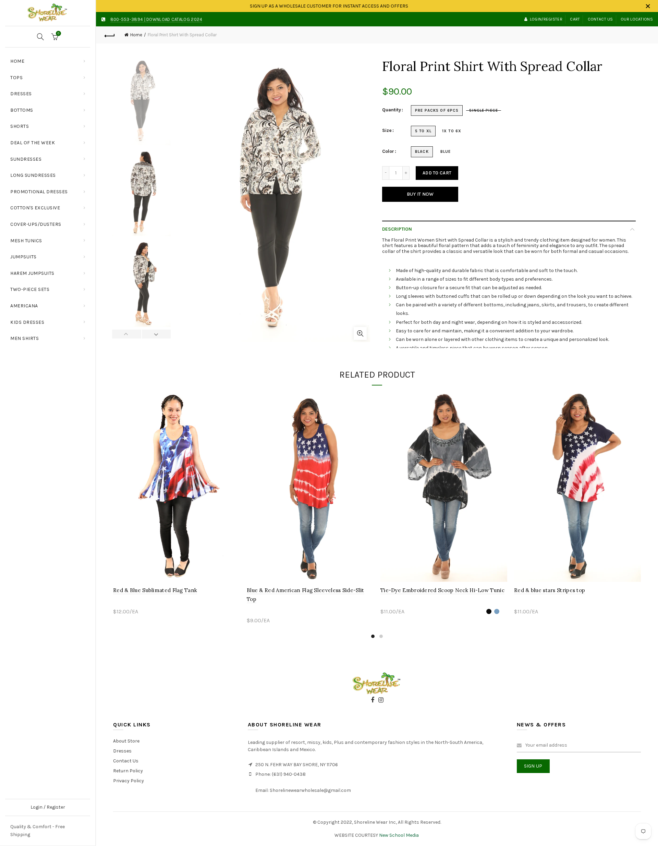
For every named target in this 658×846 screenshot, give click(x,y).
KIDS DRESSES (27, 322)
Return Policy (128, 771)
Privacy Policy (128, 781)
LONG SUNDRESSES (33, 175)
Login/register (546, 19)
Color (388, 151)
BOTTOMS (21, 110)
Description (397, 229)
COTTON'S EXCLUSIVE (35, 208)
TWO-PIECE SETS (29, 289)
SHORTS (19, 126)
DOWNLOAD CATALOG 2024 (174, 19)
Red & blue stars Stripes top (549, 590)
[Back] (109, 35)
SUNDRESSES (25, 159)
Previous (127, 334)
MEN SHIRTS (24, 338)
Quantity (391, 110)
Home (17, 61)
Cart (575, 19)
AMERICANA (24, 306)
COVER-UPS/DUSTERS (35, 224)
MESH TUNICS (26, 241)
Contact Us (125, 761)
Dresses (122, 751)
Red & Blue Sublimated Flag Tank (155, 590)
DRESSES (21, 94)
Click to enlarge (360, 333)
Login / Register (48, 807)
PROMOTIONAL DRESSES (39, 192)
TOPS (50, 75)
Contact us (600, 19)
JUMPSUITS (23, 257)
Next (156, 334)
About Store (126, 741)
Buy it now (420, 194)
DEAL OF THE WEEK (32, 143)
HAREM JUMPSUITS (32, 273)
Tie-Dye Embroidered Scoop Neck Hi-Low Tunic (442, 590)
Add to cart (437, 172)
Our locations (637, 19)
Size (387, 130)
